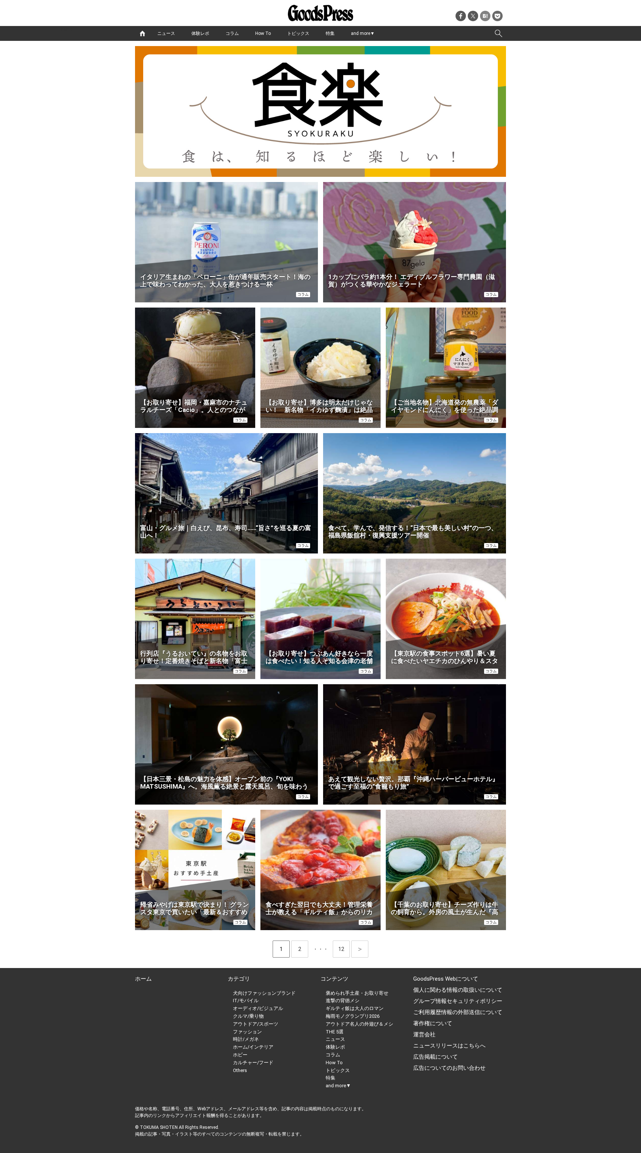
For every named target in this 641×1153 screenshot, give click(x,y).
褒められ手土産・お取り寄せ (357, 993)
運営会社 (424, 1034)
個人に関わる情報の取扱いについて (457, 990)
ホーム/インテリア (253, 1047)
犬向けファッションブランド (264, 993)
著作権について (432, 1023)
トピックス (298, 33)
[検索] (498, 33)
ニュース (166, 33)
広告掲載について (435, 1056)
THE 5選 (334, 1032)
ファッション (247, 1032)
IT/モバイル (246, 1000)
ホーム (143, 978)
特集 (330, 33)
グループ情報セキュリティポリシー (457, 1001)
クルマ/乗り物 (248, 1016)
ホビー (240, 1055)
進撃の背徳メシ (342, 1000)
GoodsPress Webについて (445, 978)
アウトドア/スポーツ (255, 1024)
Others (240, 1070)
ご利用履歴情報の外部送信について (457, 1012)
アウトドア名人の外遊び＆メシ (359, 1024)
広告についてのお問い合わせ (449, 1068)
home (142, 33)
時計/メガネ (246, 1039)
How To (263, 33)
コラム (232, 33)
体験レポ (200, 33)
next (359, 949)
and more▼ (363, 33)
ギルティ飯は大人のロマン (355, 1008)
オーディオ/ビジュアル (258, 1008)
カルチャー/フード (253, 1062)
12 (344, 949)
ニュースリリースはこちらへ (449, 1045)
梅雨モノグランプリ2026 (352, 1016)
